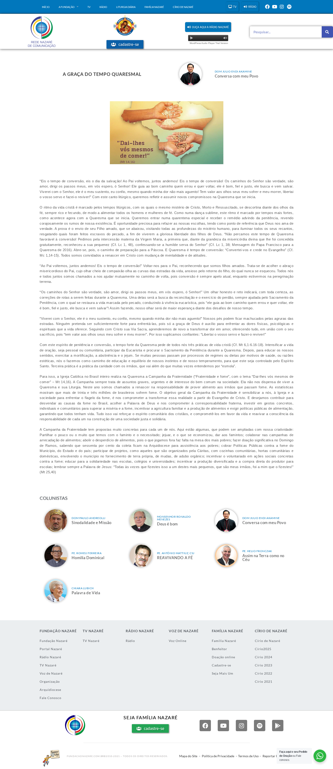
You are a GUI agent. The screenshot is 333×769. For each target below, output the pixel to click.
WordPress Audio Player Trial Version (209, 43)
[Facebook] (267, 7)
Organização (50, 681)
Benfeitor (219, 649)
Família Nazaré (154, 6)
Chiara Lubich (83, 588)
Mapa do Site (188, 756)
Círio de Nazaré (183, 6)
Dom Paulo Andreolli (89, 518)
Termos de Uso (248, 756)
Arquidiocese (50, 690)
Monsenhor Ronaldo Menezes (174, 518)
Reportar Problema (276, 756)
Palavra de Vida (86, 592)
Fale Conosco (50, 698)
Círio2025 (263, 649)
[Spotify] (289, 7)
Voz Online (177, 641)
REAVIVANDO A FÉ (175, 557)
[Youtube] (274, 7)
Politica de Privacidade (218, 756)
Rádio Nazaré (50, 657)
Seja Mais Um (222, 673)
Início (46, 6)
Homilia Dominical (88, 557)
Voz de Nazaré (51, 673)
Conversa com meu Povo (236, 76)
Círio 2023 (263, 665)
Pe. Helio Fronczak (257, 551)
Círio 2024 (263, 657)
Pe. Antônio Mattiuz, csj (175, 553)
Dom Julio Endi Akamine (233, 71)
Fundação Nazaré (54, 641)
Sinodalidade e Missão (91, 522)
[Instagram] (282, 7)
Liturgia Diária (125, 6)
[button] (208, 27)
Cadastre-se (221, 665)
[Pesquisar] (327, 32)
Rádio (103, 6)
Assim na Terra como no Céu (263, 557)
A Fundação (67, 6)
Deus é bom (167, 523)
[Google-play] (277, 725)
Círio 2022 (263, 673)
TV (88, 6)
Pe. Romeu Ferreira (86, 553)
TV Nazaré (48, 665)
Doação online (223, 657)
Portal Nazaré (51, 649)
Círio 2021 (263, 681)
